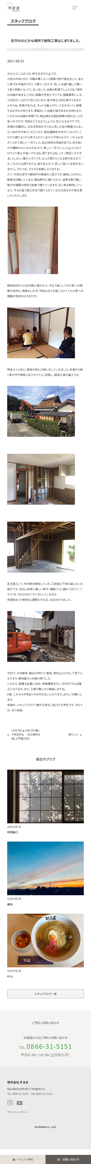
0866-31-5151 (49, 1046)
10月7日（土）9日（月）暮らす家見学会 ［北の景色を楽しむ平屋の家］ (25, 734)
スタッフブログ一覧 (45, 994)
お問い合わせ (70, 1159)
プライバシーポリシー (18, 1112)
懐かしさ (73, 734)
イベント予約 (25, 1159)
